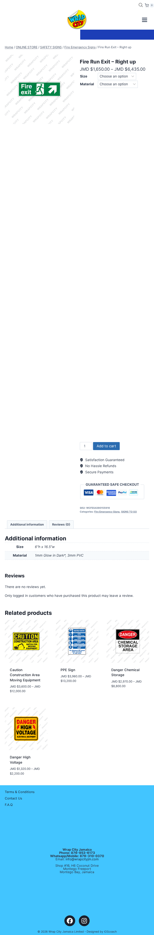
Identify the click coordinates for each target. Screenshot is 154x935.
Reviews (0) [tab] (61, 524)
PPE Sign (68, 670)
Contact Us (13, 798)
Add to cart (106, 446)
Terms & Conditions (19, 792)
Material (87, 84)
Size (83, 76)
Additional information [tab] (27, 524)
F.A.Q (9, 805)
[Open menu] (144, 20)
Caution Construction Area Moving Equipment (25, 675)
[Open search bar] (141, 5)
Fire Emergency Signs (107, 511)
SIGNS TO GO (129, 511)
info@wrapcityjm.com (82, 859)
